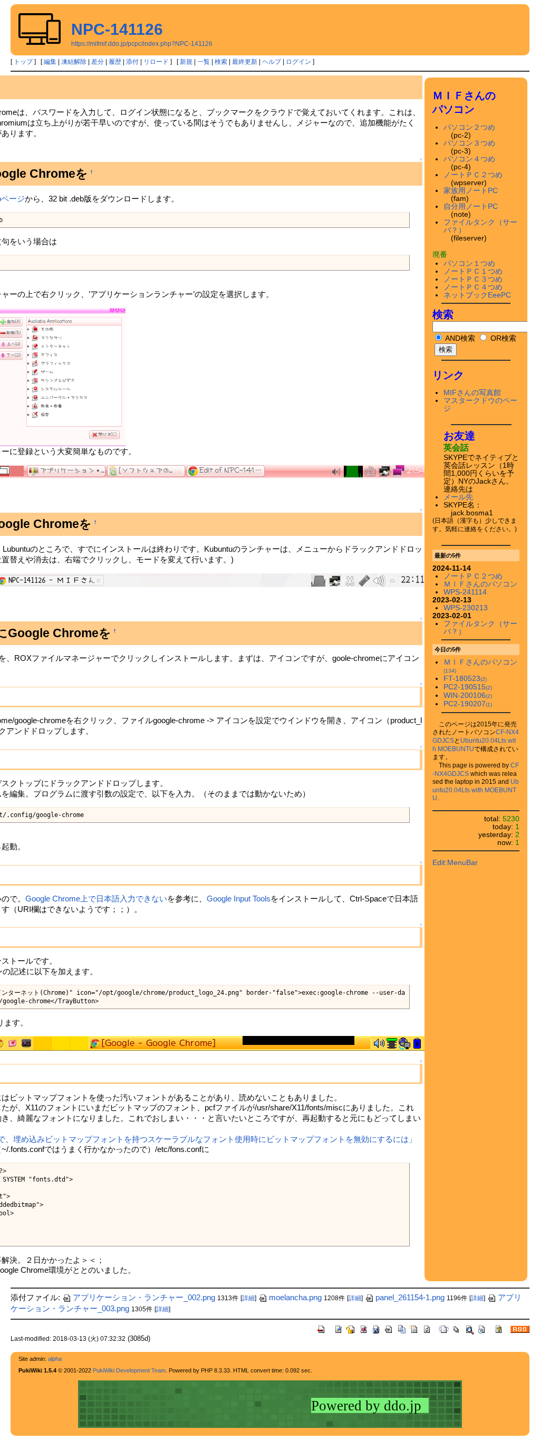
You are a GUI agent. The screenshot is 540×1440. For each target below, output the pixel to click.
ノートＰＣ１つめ (473, 271)
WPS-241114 (465, 592)
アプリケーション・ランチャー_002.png (144, 1297)
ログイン (298, 61)
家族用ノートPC (470, 191)
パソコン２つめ (469, 127)
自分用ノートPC (470, 206)
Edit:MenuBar (455, 863)
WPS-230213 (465, 608)
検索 (221, 61)
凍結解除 (73, 61)
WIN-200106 (467, 695)
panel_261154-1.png (410, 1297)
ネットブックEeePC (477, 295)
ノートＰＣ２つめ (473, 175)
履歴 (115, 61)
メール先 (458, 497)
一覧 (203, 61)
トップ (23, 61)
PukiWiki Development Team (129, 1370)
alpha (55, 1359)
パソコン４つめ (469, 159)
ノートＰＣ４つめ (473, 287)
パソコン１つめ (469, 263)
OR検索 (502, 338)
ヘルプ (271, 61)
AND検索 (459, 338)
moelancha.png (295, 1297)
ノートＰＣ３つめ (473, 279)
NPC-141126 (117, 29)
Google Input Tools (239, 898)
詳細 (248, 1298)
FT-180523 (465, 679)
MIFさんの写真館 (472, 393)
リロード (156, 61)
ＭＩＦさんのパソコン (480, 584)
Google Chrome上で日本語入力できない (96, 898)
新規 (186, 61)
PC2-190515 (467, 687)
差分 (97, 61)
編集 (50, 61)
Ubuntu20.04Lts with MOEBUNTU (475, 790)
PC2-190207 (467, 704)
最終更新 (244, 61)
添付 (132, 61)
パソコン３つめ (469, 143)
